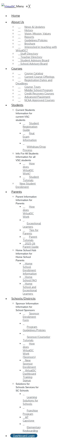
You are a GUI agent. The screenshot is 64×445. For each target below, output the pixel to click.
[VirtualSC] (8, 6)
